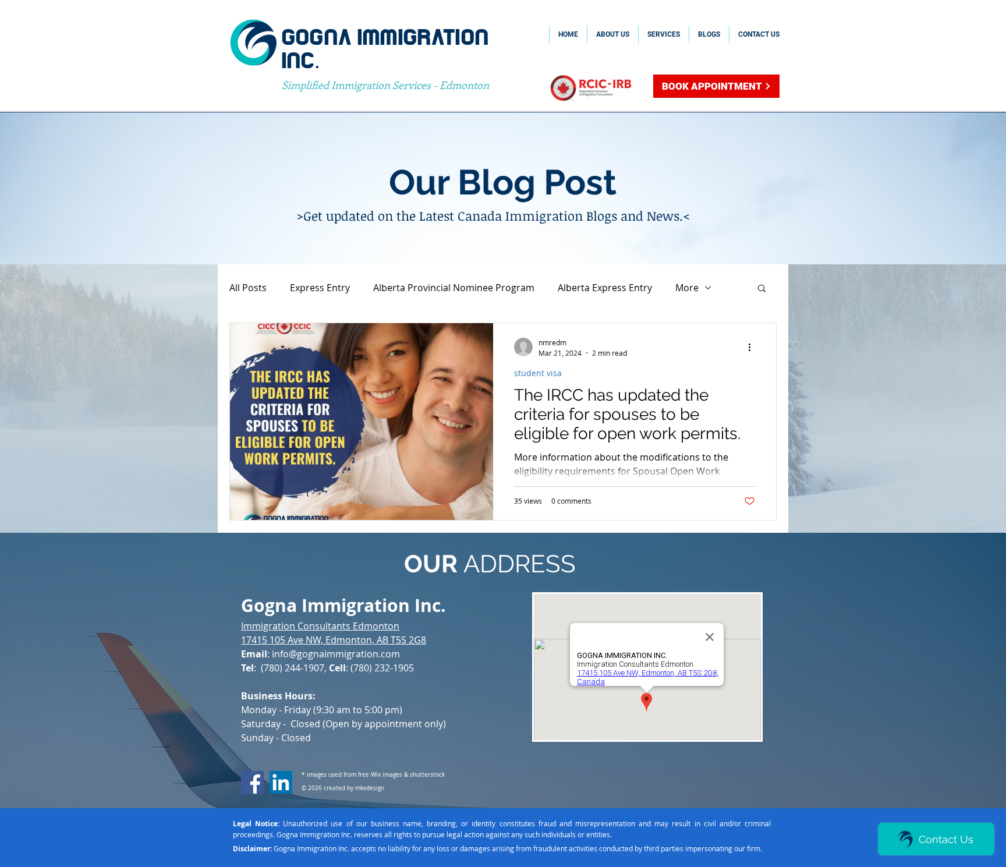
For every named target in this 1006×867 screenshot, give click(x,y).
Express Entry (320, 287)
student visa (538, 373)
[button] (761, 289)
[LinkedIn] (281, 782)
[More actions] (753, 347)
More (687, 287)
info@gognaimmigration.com (336, 653)
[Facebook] (252, 782)
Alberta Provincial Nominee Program (453, 287)
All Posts (248, 287)
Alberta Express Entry (605, 287)
